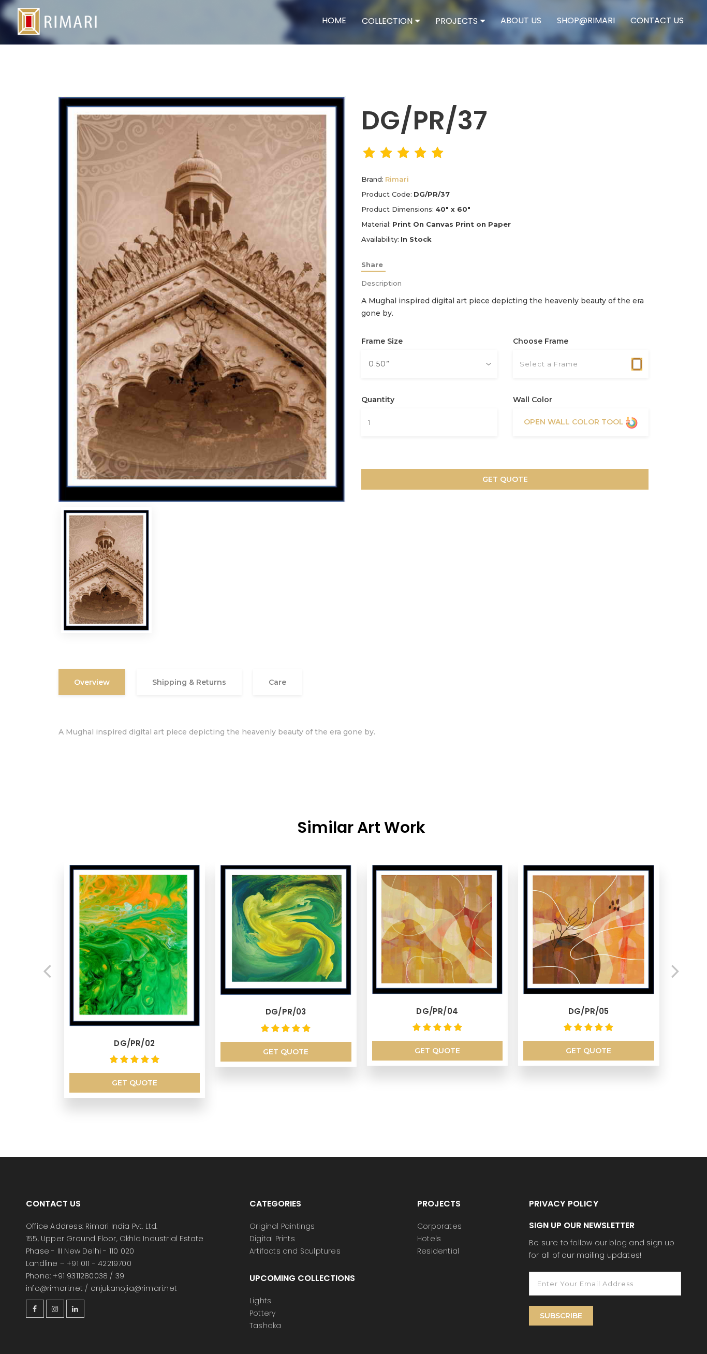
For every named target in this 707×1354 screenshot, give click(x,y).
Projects (456, 21)
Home (334, 20)
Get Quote (505, 479)
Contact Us (657, 20)
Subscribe (561, 1315)
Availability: (380, 239)
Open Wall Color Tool (575, 421)
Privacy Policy (563, 1204)
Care (277, 682)
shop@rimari (586, 20)
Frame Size (382, 341)
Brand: (372, 179)
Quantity (377, 399)
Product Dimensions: (397, 209)
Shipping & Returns (189, 682)
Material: (376, 224)
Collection (387, 21)
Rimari (397, 179)
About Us (520, 20)
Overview (92, 682)
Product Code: (386, 194)
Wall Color (532, 399)
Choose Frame (540, 341)
